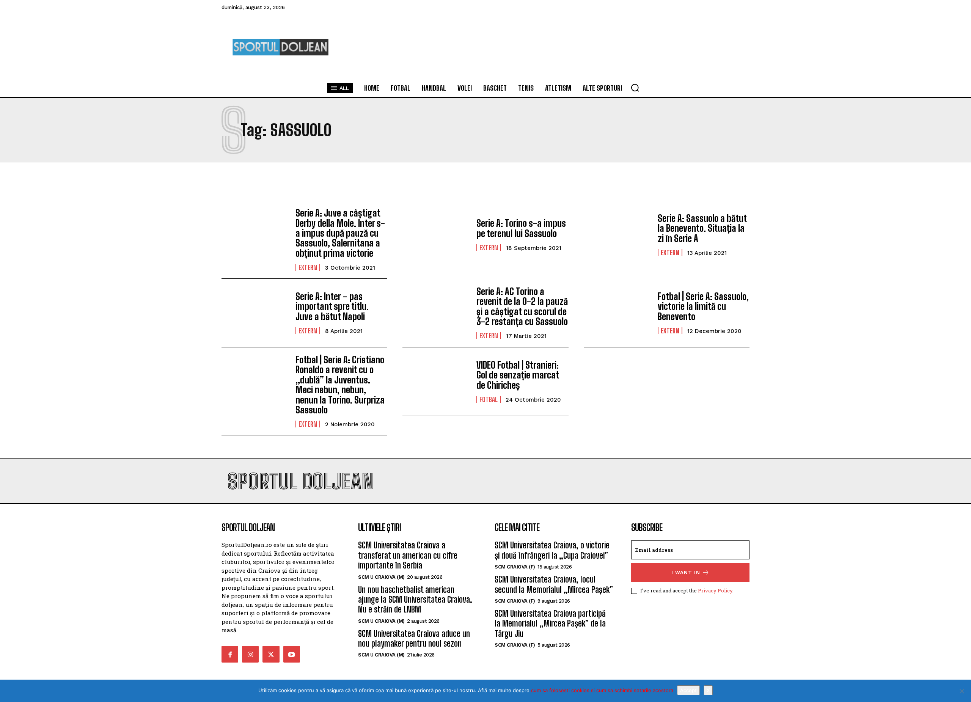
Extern (308, 267)
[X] (961, 691)
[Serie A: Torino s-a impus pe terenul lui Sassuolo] (435, 234)
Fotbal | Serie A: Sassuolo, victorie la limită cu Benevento (703, 306)
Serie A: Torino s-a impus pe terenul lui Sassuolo (521, 228)
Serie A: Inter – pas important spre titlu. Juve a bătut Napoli (332, 306)
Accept (688, 690)
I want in (685, 572)
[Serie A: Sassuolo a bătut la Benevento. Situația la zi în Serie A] (617, 234)
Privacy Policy (715, 590)
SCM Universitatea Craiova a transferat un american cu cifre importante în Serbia (407, 555)
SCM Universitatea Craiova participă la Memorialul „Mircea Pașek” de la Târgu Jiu (550, 623)
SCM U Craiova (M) (381, 577)
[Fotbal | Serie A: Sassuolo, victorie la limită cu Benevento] (617, 312)
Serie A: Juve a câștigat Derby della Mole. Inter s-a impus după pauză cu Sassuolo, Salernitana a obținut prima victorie (340, 233)
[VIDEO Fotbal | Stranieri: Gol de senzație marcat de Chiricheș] (435, 381)
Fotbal (488, 399)
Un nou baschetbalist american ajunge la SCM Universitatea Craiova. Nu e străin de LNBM (415, 599)
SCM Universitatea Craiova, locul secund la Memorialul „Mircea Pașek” (554, 584)
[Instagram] (250, 654)
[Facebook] (230, 654)
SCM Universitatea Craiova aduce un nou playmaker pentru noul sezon (414, 638)
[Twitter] (270, 654)
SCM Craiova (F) (515, 567)
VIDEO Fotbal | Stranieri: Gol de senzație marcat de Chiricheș (517, 375)
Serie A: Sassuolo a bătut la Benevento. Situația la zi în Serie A (702, 228)
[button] (635, 88)
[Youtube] (291, 654)
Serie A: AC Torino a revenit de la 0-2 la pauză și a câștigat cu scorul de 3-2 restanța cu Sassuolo (522, 306)
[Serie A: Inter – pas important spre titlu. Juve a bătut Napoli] (255, 312)
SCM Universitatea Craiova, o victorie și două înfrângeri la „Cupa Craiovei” (552, 550)
